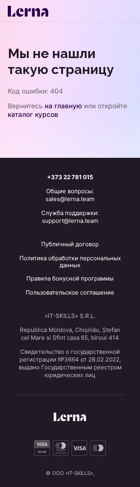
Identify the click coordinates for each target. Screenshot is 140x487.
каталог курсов (33, 114)
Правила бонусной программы (70, 278)
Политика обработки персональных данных (70, 261)
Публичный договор (70, 244)
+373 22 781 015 (70, 177)
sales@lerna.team (70, 199)
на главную (63, 106)
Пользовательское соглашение (70, 292)
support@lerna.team (70, 220)
